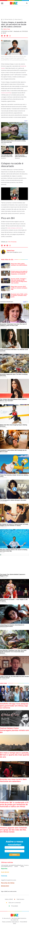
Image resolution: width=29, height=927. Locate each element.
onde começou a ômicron (14, 228)
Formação (7, 880)
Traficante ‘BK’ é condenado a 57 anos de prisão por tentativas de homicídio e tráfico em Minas (14, 804)
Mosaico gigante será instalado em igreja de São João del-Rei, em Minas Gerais (13, 830)
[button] (27, 3)
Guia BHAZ (22, 866)
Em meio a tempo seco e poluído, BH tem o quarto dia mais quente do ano (14, 755)
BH (13, 865)
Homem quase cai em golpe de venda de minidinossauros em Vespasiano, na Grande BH (19, 273)
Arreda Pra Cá (11, 866)
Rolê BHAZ (7, 866)
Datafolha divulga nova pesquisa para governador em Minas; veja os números (14, 706)
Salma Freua (6, 29)
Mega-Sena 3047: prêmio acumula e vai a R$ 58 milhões (19, 264)
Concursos (13, 880)
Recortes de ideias (7, 883)
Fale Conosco (20, 899)
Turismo (26, 865)
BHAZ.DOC (5, 886)
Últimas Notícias (8, 19)
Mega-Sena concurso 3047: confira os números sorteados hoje (19, 288)
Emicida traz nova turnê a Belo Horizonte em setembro (13, 780)
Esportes (4, 868)
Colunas (4, 876)
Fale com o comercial (14, 902)
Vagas (2, 880)
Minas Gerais (17, 19)
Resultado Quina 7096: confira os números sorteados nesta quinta (19, 295)
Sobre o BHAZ (9, 899)
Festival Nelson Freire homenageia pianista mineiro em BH (14, 730)
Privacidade (14, 906)
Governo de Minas (6, 92)
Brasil (19, 865)
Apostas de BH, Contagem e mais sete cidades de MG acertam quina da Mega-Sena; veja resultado (19, 281)
